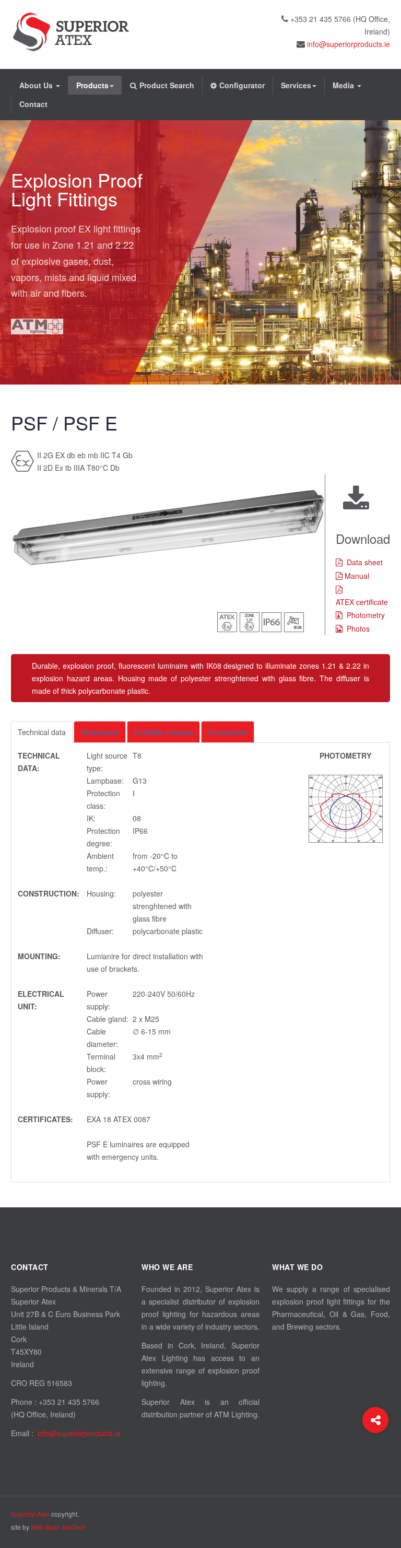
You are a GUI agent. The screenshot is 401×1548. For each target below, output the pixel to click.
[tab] (42, 732)
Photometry (366, 615)
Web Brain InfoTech (58, 1526)
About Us (37, 85)
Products (92, 85)
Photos (358, 628)
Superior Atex (30, 1513)
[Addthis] (375, 1420)
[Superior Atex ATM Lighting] (71, 32)
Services (296, 85)
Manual (357, 576)
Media (344, 85)
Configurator (242, 85)
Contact (33, 104)
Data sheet (365, 562)
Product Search (166, 85)
